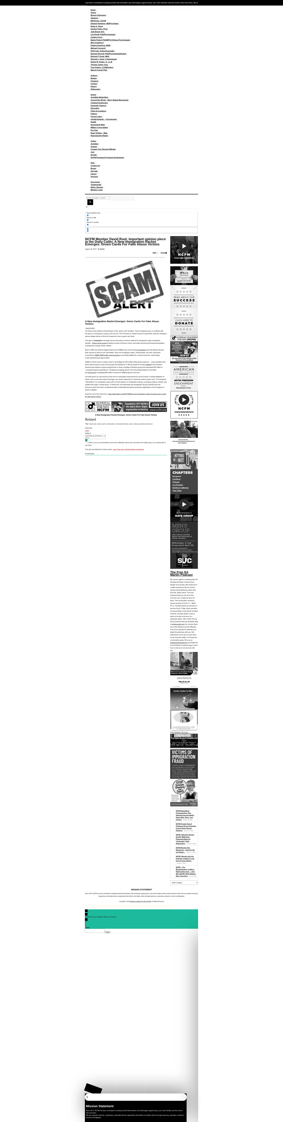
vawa (130, 424)
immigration (110, 424)
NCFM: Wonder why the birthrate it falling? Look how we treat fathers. (185, 859)
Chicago (176, 482)
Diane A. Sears (97, 26)
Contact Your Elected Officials (103, 149)
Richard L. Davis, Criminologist (104, 59)
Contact (94, 84)
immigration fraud (122, 424)
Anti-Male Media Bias (99, 97)
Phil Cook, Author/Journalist (102, 51)
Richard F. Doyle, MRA (100, 56)
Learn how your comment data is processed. (128, 449)
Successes (95, 182)
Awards (94, 147)
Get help (94, 171)
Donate (94, 155)
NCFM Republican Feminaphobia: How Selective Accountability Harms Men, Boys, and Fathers (185, 815)
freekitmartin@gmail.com (179, 643)
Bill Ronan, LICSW (98, 21)
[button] (93, 1089)
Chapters (94, 81)
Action (93, 141)
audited (148, 364)
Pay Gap (94, 130)
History (94, 86)
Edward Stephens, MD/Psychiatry (105, 24)
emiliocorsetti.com (178, 624)
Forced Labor (96, 117)
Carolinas (176, 479)
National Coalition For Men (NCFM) (140, 901)
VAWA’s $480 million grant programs (107, 355)
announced (92, 372)
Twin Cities (177, 491)
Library (94, 174)
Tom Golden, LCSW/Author (102, 67)
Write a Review (97, 187)
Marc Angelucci (97, 43)
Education (95, 108)
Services (94, 177)
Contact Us (95, 166)
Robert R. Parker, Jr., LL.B (101, 62)
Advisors (94, 18)
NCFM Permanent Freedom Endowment (107, 158)
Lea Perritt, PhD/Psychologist (103, 34)
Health (93, 122)
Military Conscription (99, 127)
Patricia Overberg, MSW (100, 45)
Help (93, 163)
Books (93, 168)
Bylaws (94, 78)
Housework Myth (98, 125)
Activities (94, 144)
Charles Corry (96, 37)
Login (87, 430)
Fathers (94, 114)
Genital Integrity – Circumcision (104, 119)
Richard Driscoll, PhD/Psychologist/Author (108, 54)
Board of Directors (98, 15)
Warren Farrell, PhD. (99, 70)
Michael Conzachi (98, 48)
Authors (94, 76)
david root (92, 424)
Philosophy (95, 89)
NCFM (102, 249)
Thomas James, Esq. (99, 65)
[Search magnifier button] (90, 202)
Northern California (180, 488)
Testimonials (96, 185)
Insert (108, 932)
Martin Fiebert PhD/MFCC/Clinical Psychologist (110, 40)
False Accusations (98, 111)
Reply (88, 927)
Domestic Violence (98, 106)
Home (93, 10)
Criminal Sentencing (99, 103)
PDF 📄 (156, 253)
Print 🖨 (164, 253)
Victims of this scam (99, 343)
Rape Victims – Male (99, 133)
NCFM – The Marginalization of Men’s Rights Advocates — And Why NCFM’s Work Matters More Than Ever (186, 871)
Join (92, 152)
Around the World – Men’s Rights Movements (109, 100)
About (93, 13)
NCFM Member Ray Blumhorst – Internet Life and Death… (185, 850)
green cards (101, 424)
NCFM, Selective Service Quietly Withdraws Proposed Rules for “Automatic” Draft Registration (185, 839)
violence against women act (143, 424)
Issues (93, 95)
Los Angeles (177, 485)
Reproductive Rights (99, 136)
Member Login (97, 190)
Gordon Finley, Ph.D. (99, 29)
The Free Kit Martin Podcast (181, 573)
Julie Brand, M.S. (98, 32)
